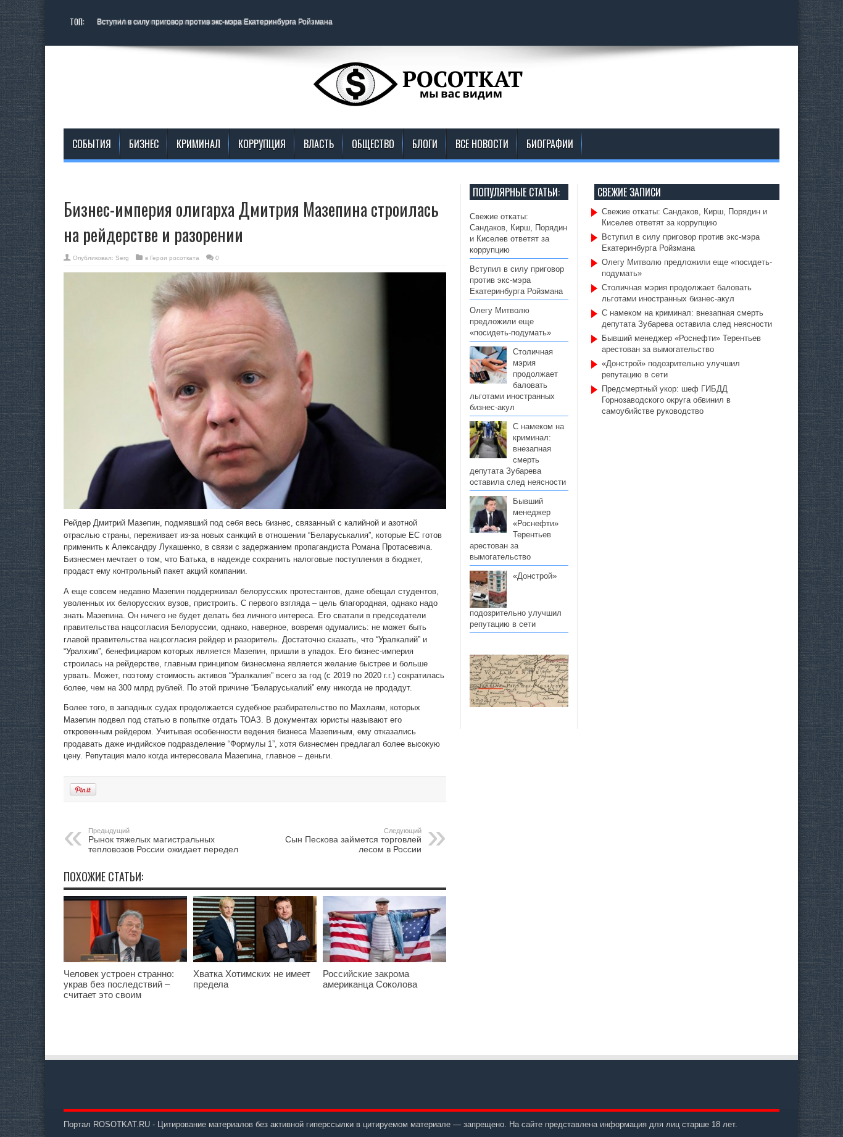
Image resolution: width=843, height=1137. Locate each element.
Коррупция (262, 143)
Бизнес (144, 143)
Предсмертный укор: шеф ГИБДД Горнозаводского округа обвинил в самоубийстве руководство (666, 400)
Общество (373, 143)
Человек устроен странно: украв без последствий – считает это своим (119, 984)
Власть (319, 143)
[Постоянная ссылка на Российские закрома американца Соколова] (384, 959)
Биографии (549, 143)
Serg (122, 257)
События (91, 143)
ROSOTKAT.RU (121, 1124)
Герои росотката (174, 257)
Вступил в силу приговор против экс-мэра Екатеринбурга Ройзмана (215, 21)
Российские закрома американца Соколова (370, 978)
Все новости (482, 143)
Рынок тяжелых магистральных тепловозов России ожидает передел (163, 840)
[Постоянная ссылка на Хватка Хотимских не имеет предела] (255, 959)
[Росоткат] (421, 97)
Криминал (198, 143)
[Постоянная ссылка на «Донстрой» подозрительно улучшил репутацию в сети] (488, 605)
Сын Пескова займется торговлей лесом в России (353, 840)
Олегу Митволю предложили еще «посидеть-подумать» (513, 321)
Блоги (425, 143)
